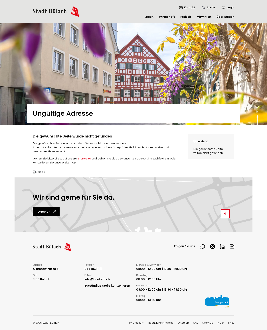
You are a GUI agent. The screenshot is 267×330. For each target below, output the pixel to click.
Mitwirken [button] (204, 17)
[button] (39, 172)
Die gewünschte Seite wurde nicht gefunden (208, 151)
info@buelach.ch (97, 279)
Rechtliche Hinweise (160, 323)
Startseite (84, 158)
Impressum (136, 323)
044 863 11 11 (93, 269)
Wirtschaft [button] (167, 17)
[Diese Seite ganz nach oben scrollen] (225, 213)
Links (231, 323)
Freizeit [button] (185, 17)
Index (220, 323)
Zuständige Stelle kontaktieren (107, 286)
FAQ (195, 323)
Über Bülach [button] (225, 17)
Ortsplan (43, 212)
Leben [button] (149, 17)
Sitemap (207, 323)
